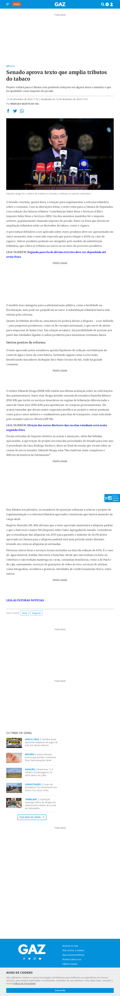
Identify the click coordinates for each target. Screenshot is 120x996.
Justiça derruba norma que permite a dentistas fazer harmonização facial (40, 757)
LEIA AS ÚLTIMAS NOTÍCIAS (25, 600)
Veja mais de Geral (30, 817)
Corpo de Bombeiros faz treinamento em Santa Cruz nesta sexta (41, 787)
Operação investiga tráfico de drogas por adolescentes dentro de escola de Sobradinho (40, 804)
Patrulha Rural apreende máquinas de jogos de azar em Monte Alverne (41, 742)
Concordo (60, 990)
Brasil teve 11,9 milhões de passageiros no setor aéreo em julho (39, 772)
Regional (36, 613)
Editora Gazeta (69, 963)
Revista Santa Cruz (71, 959)
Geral (24, 613)
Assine (17, 4)
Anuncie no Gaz (70, 945)
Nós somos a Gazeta (73, 950)
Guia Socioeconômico (73, 954)
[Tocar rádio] (107, 4)
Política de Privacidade (24, 983)
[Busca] (103, 4)
